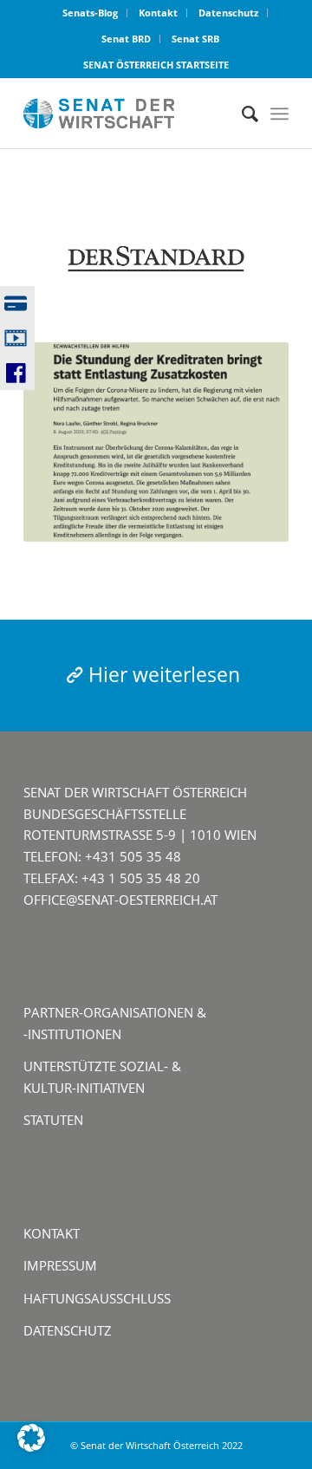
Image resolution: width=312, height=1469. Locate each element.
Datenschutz (228, 12)
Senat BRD (126, 38)
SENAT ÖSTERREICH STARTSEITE (156, 64)
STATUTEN (53, 1119)
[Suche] (241, 113)
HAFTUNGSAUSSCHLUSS (97, 1298)
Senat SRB (195, 38)
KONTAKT (51, 1233)
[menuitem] (90, 13)
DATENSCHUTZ (67, 1330)
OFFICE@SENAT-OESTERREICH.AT (120, 899)
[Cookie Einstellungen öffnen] (31, 1446)
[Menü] (279, 113)
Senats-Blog (90, 12)
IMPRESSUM (60, 1265)
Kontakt (158, 12)
